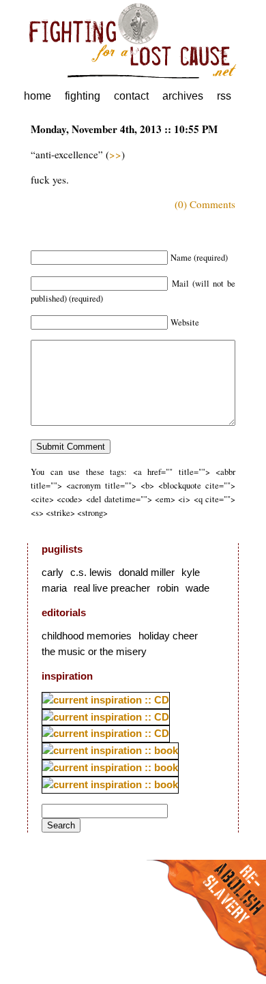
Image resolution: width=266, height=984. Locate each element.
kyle (190, 572)
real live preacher (112, 588)
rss (224, 96)
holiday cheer (168, 635)
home (37, 96)
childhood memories (87, 635)
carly (52, 572)
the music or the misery (94, 651)
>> (115, 154)
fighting (82, 96)
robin (168, 588)
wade (197, 588)
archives (182, 96)
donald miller (147, 572)
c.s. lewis (91, 572)
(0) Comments (205, 204)
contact (131, 96)
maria (54, 588)
